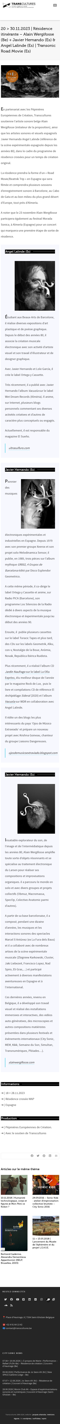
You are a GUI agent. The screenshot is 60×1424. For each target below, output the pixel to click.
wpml (44, 1419)
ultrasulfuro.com (19, 448)
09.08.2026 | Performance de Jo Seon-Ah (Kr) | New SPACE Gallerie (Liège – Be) (27, 1373)
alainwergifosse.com (21, 1062)
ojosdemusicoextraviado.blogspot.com (33, 753)
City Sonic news (12, 1353)
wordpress (27, 1419)
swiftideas (37, 1419)
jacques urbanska (39, 1415)
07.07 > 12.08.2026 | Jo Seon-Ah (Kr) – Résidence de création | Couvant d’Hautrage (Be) (27, 1382)
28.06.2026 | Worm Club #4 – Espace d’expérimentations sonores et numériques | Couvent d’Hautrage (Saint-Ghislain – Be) (29, 1392)
